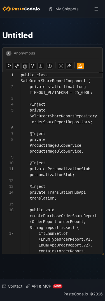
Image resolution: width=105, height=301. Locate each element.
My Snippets (66, 8)
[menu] (52, 9)
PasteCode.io (76, 293)
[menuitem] (23, 9)
